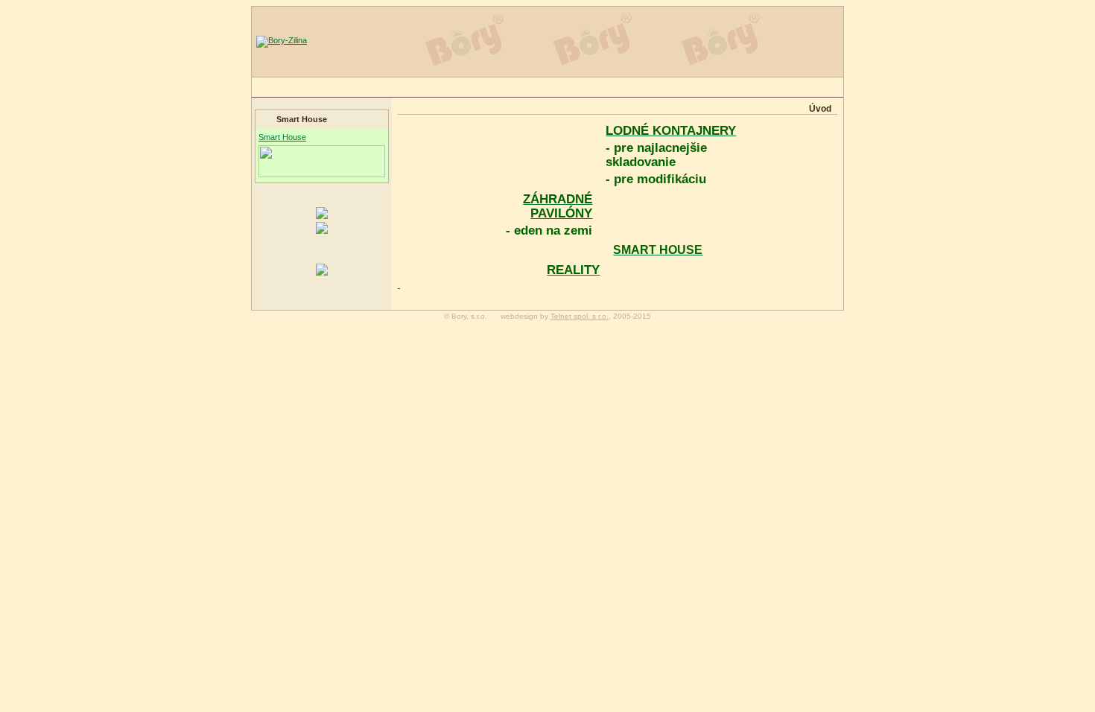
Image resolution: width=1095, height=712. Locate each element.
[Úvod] (281, 40)
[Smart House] (322, 216)
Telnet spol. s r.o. (579, 316)
